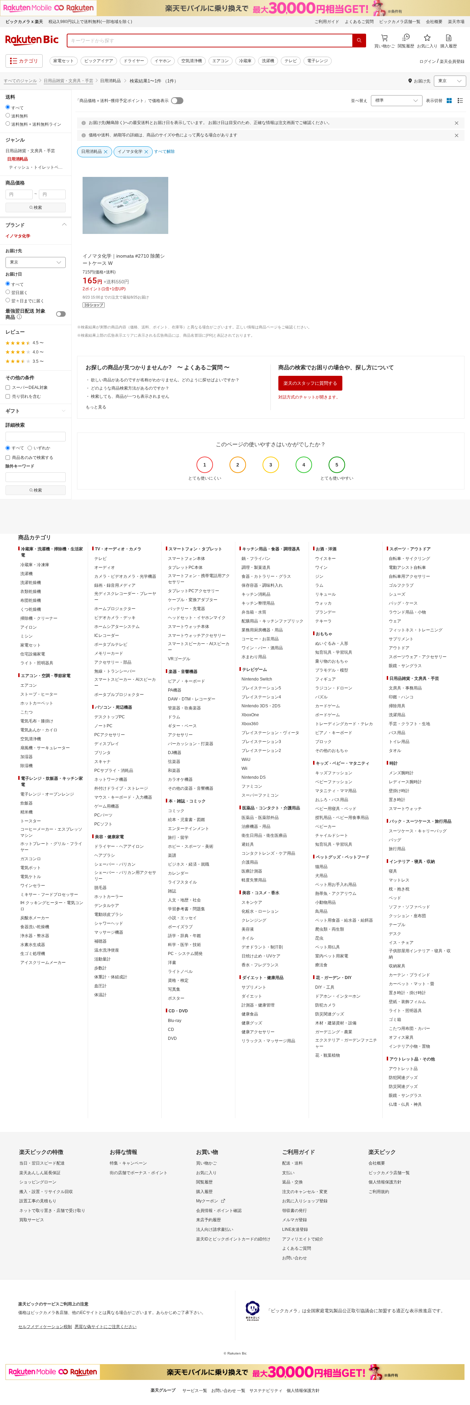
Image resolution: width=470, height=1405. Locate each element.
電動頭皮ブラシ (108, 914)
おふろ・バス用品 (331, 799)
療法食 (321, 965)
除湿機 (26, 765)
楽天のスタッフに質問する (310, 383)
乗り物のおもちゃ (331, 661)
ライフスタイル (182, 882)
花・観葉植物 (327, 1055)
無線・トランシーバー (115, 671)
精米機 (26, 812)
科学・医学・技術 (184, 944)
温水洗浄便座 (106, 950)
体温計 (100, 994)
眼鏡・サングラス (405, 665)
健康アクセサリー (258, 1032)
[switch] (61, 314)
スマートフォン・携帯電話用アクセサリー (199, 578)
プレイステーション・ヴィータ (270, 732)
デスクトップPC (109, 717)
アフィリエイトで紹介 (302, 1239)
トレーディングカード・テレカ (344, 723)
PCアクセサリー (109, 734)
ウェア (395, 621)
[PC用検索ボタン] (359, 40)
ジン (319, 576)
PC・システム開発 (185, 953)
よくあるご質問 (359, 21)
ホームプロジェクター (115, 608)
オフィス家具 (401, 1037)
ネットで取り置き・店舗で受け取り (52, 1210)
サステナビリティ (265, 1390)
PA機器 (174, 690)
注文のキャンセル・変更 (305, 1191)
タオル (395, 750)
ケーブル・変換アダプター (192, 599)
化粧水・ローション (260, 911)
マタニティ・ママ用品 (335, 790)
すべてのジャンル (20, 80)
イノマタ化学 (18, 236)
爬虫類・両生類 (329, 929)
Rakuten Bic (32, 40)
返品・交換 (292, 1182)
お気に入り (206, 1172)
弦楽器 (174, 761)
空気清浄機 (191, 60)
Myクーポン (207, 1201)
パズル (321, 697)
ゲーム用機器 (106, 806)
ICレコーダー (106, 635)
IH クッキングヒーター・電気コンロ (51, 905)
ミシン (26, 636)
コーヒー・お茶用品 (260, 639)
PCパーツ (103, 815)
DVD (172, 1038)
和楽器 (174, 770)
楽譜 (172, 855)
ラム (319, 585)
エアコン (220, 60)
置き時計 (397, 799)
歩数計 (100, 968)
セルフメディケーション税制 (45, 1326)
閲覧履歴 (204, 1182)
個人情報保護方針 (385, 1182)
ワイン (321, 567)
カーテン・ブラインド (409, 975)
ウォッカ (323, 603)
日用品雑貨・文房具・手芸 (68, 80)
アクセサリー (180, 734)
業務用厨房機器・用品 (262, 630)
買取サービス (31, 1219)
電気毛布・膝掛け (36, 721)
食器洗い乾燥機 (34, 926)
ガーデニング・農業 (333, 1032)
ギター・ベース (182, 725)
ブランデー (325, 612)
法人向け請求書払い (214, 1229)
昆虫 (319, 938)
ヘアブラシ (104, 855)
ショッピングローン (37, 1182)
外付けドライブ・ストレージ (121, 788)
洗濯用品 (397, 714)
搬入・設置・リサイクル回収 (46, 1191)
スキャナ (102, 761)
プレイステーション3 (261, 741)
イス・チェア (401, 942)
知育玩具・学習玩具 (333, 652)
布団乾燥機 (30, 600)
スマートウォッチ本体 (188, 626)
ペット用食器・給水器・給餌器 (344, 920)
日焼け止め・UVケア (261, 956)
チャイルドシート (331, 835)
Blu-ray (174, 1020)
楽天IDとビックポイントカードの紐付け (233, 1239)
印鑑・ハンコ (401, 697)
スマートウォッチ (405, 808)
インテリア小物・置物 (409, 1046)
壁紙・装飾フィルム (407, 1001)
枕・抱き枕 (399, 889)
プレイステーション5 (261, 688)
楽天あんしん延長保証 (40, 1172)
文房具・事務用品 (405, 688)
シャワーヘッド (108, 923)
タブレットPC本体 (185, 567)
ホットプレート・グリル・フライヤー (51, 846)
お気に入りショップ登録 (305, 1201)
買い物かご (206, 1163)
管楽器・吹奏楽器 (184, 708)
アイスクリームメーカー (43, 962)
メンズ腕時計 (401, 773)
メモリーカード (108, 653)
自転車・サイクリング (409, 558)
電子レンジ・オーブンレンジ (47, 794)
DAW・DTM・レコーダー (191, 699)
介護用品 (250, 862)
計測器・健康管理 (258, 1005)
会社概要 (434, 21)
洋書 (172, 962)
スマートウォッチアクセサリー (197, 635)
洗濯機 (268, 60)
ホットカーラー (108, 896)
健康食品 (250, 1014)
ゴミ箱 (395, 1019)
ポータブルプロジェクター (119, 694)
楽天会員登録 (452, 61)
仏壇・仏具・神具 (405, 1104)
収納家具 (397, 966)
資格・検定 (178, 980)
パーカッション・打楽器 (190, 743)
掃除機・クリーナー (38, 618)
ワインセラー (32, 885)
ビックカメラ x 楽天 (24, 21)
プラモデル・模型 (331, 670)
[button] (35, 225)
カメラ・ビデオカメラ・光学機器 (125, 576)
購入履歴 (204, 1191)
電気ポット (30, 867)
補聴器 (100, 941)
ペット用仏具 (327, 947)
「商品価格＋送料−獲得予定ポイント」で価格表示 (122, 100)
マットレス (399, 880)
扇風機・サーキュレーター (45, 747)
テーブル (397, 924)
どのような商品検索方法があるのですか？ (130, 388)
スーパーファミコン (260, 795)
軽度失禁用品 (254, 880)
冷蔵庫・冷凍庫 (34, 564)
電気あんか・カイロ (38, 730)
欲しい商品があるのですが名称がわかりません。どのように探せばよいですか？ (165, 380)
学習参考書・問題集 (186, 909)
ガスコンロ (30, 858)
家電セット (63, 60)
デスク (395, 933)
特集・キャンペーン (128, 1163)
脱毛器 (100, 887)
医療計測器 (252, 871)
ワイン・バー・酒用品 (262, 647)
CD (171, 1029)
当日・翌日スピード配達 (42, 1163)
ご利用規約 (378, 1191)
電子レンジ (317, 60)
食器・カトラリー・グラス (266, 576)
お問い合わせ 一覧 (228, 1390)
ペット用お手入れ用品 (335, 884)
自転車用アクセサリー (409, 576)
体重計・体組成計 (110, 977)
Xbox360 (250, 723)
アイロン (28, 627)
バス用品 (397, 732)
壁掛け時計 (399, 790)
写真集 (174, 989)
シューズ (397, 594)
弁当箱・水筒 (254, 612)
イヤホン (162, 60)
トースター (30, 821)
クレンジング (254, 920)
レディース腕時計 (405, 781)
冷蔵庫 (245, 60)
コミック (176, 810)
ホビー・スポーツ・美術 (190, 846)
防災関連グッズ (329, 1014)
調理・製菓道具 (256, 567)
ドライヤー (134, 60)
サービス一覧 (194, 1390)
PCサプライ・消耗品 (113, 770)
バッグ (395, 840)
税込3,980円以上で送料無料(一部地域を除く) (90, 21)
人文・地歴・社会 (184, 900)
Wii (244, 768)
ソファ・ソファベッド (409, 906)
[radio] (8, 107)
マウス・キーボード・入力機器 (123, 797)
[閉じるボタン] (457, 122)
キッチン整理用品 (258, 603)
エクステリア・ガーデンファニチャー (346, 1043)
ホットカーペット (36, 703)
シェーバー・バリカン (115, 864)
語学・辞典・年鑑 (184, 935)
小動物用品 (325, 902)
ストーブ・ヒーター (38, 694)
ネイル (248, 938)
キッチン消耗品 (256, 594)
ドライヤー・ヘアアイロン (119, 846)
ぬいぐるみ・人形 (331, 643)
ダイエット (252, 996)
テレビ (291, 60)
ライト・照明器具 (36, 663)
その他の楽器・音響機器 (190, 788)
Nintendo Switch (257, 679)
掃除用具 (397, 706)
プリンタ (102, 752)
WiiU (246, 759)
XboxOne (250, 714)
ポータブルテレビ (110, 644)
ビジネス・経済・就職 (188, 864)
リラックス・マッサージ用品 (268, 1040)
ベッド (395, 898)
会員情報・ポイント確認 (219, 1210)
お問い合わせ (294, 1258)
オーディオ (104, 567)
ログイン (427, 61)
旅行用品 (397, 848)
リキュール (325, 594)
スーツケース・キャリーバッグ (418, 831)
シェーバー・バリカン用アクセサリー (125, 875)
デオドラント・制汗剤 (262, 947)
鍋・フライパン (256, 558)
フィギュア (325, 679)
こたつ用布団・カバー (409, 1028)
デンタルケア (106, 905)
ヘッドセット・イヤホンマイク (197, 617)
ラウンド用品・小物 (407, 612)
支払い (288, 1172)
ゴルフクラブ (401, 585)
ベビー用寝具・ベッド (335, 808)
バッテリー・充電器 (186, 608)
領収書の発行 (294, 1210)
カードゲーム (327, 706)
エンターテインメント (188, 828)
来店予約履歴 (208, 1219)
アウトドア (399, 647)
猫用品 (321, 866)
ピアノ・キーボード (186, 681)
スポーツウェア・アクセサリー (418, 656)
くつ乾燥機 (30, 609)
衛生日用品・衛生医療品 (264, 835)
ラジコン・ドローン (333, 688)
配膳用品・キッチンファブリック (272, 621)
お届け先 (14, 251)
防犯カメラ (325, 1005)
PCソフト (103, 824)
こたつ (26, 712)
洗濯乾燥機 (30, 582)
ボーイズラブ (180, 926)
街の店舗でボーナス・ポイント (139, 1172)
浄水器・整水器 (34, 935)
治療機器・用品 (256, 826)
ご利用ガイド (326, 21)
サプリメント (254, 987)
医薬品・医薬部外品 (260, 817)
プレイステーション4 (261, 697)
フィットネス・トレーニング (415, 630)
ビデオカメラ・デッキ (115, 617)
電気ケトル (30, 876)
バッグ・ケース (403, 603)
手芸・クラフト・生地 (409, 723)
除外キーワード (20, 466)
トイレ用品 (399, 741)
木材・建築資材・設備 (335, 1023)
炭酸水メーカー (34, 917)
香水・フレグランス (260, 965)
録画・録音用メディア (115, 585)
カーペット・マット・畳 (411, 983)
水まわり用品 (254, 656)
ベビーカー (325, 826)
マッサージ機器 (108, 932)
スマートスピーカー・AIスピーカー (125, 682)
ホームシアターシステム (117, 626)
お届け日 (14, 274)
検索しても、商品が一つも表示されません (130, 396)
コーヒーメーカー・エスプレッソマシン (51, 832)
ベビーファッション (333, 781)
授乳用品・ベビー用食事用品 (342, 817)
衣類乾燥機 (30, 591)
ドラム (174, 717)
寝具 (393, 871)
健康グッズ (252, 1023)
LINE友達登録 (295, 1229)
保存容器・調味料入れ (262, 585)
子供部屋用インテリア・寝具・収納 (420, 953)
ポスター (176, 998)
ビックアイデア (98, 60)
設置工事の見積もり (37, 1201)
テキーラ (323, 621)
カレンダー (178, 873)
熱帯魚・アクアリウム (335, 893)
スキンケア (252, 902)
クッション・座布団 (407, 915)
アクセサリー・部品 (112, 662)
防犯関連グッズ (403, 1077)
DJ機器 (174, 752)
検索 (38, 207)
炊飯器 (26, 803)
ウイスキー (325, 558)
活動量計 (102, 959)
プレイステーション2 (261, 750)
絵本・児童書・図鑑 (186, 819)
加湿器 (26, 756)
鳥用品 (321, 911)
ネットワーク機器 (110, 779)
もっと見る (96, 407)
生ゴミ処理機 (32, 953)
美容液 (248, 929)
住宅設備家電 (32, 654)
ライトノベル (180, 971)
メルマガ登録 (294, 1219)
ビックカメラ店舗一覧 (399, 21)
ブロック (323, 741)
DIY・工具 (324, 987)
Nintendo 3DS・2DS (261, 706)
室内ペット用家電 (331, 956)
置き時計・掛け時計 (407, 992)
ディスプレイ (106, 743)
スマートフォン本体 (186, 558)
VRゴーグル (179, 658)
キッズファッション (333, 773)
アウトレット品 (403, 1068)
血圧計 (100, 986)
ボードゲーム (327, 714)
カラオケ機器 (180, 779)
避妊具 (248, 844)
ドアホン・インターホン (338, 996)
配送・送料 (292, 1163)
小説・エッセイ (182, 917)
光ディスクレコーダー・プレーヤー (125, 596)
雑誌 (172, 891)
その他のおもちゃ (331, 750)
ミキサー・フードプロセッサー (49, 894)
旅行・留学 (178, 837)
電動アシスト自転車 (407, 567)
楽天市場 (456, 21)
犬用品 (321, 875)
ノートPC (103, 725)
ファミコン (252, 786)
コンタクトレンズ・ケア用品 (268, 853)
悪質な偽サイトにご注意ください (106, 1326)
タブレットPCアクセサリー (193, 590)
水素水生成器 (32, 944)
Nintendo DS (254, 777)
